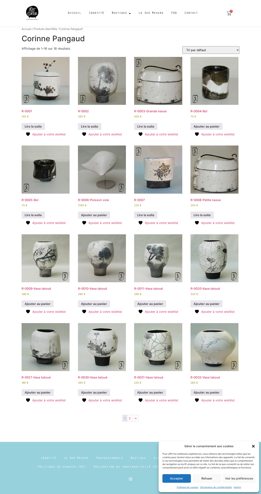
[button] (253, 446)
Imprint (237, 487)
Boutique (119, 13)
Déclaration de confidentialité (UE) (126, 467)
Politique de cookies (187, 487)
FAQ (174, 13)
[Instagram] (130, 479)
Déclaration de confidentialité (216, 487)
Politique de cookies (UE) (62, 467)
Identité (96, 13)
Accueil (74, 13)
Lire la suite (33, 126)
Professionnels (109, 458)
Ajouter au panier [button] (207, 126)
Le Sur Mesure (151, 13)
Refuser (206, 478)
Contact (191, 13)
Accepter (176, 478)
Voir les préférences (239, 478)
